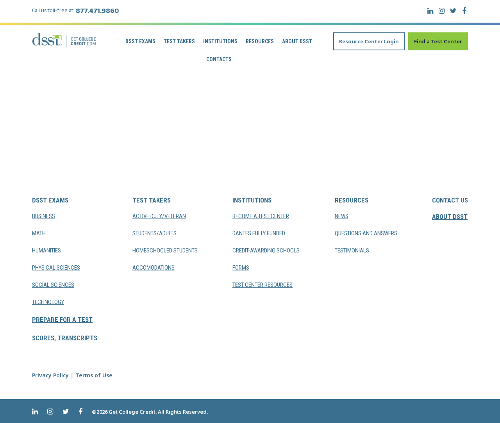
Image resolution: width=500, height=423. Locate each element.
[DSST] (64, 40)
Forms (240, 267)
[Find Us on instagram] (442, 10)
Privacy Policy (50, 375)
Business (43, 216)
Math (39, 233)
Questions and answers (366, 233)
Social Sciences (53, 284)
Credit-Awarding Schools (266, 250)
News (341, 216)
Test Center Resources (262, 284)
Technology (48, 302)
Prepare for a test (62, 319)
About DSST (297, 41)
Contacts (219, 59)
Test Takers (179, 41)
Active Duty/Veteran (159, 216)
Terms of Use (93, 375)
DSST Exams (140, 41)
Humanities (46, 250)
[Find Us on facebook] (464, 10)
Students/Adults (154, 233)
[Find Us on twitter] (453, 10)
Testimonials (352, 250)
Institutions (220, 41)
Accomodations (153, 267)
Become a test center (260, 216)
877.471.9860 (97, 12)
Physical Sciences (56, 267)
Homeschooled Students (165, 250)
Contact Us (450, 200)
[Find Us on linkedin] (430, 10)
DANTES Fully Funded (258, 233)
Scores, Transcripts (64, 338)
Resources (260, 41)
